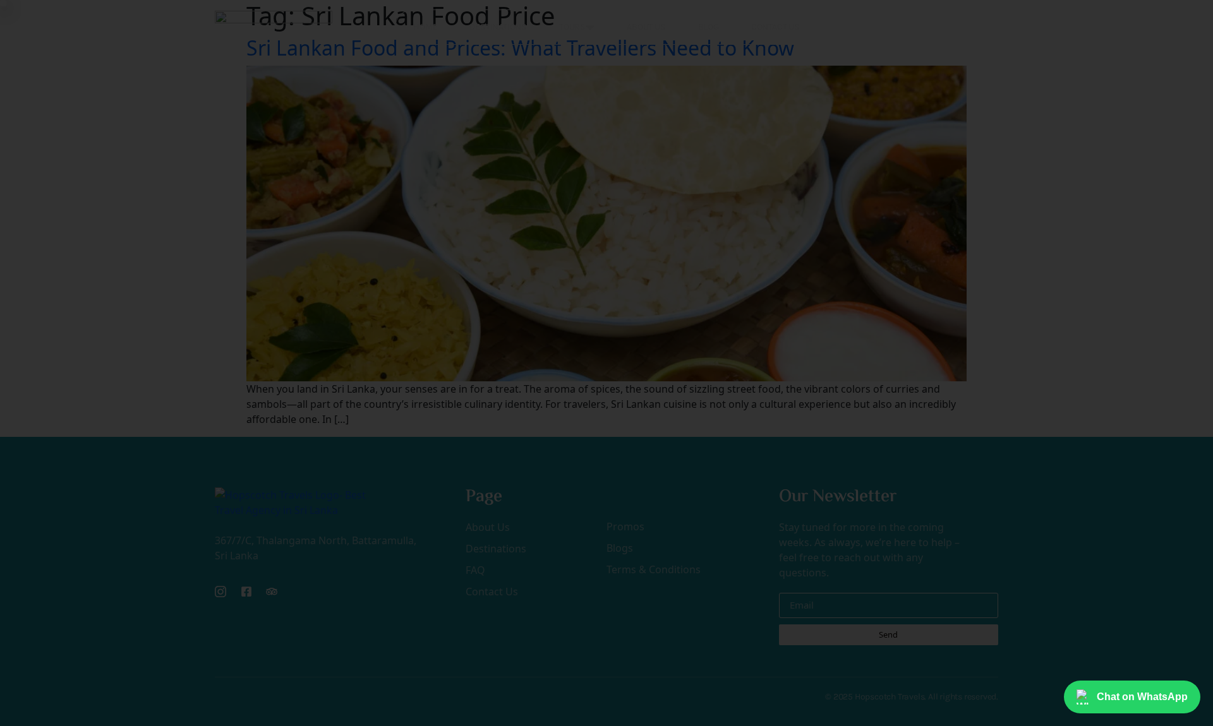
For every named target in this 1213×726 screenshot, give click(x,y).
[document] (606, 363)
